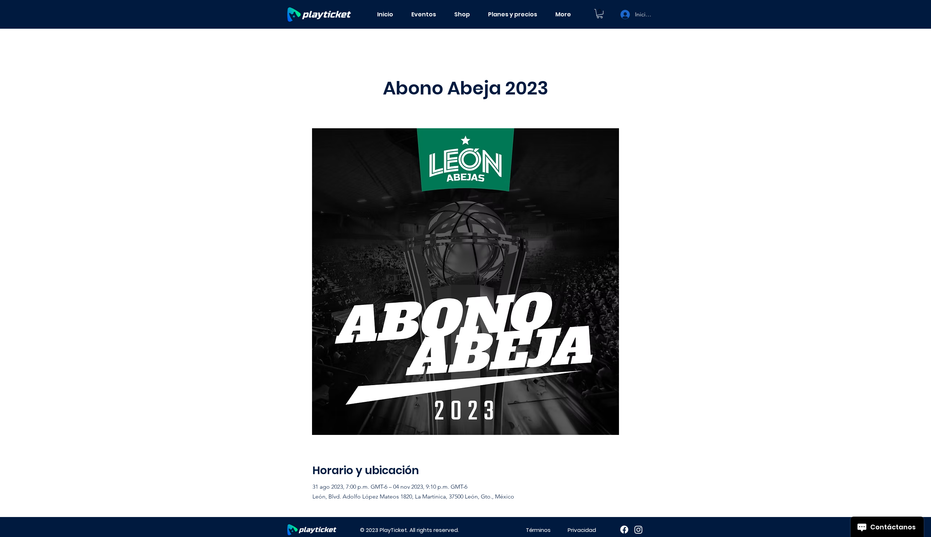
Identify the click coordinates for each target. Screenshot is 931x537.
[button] (599, 13)
